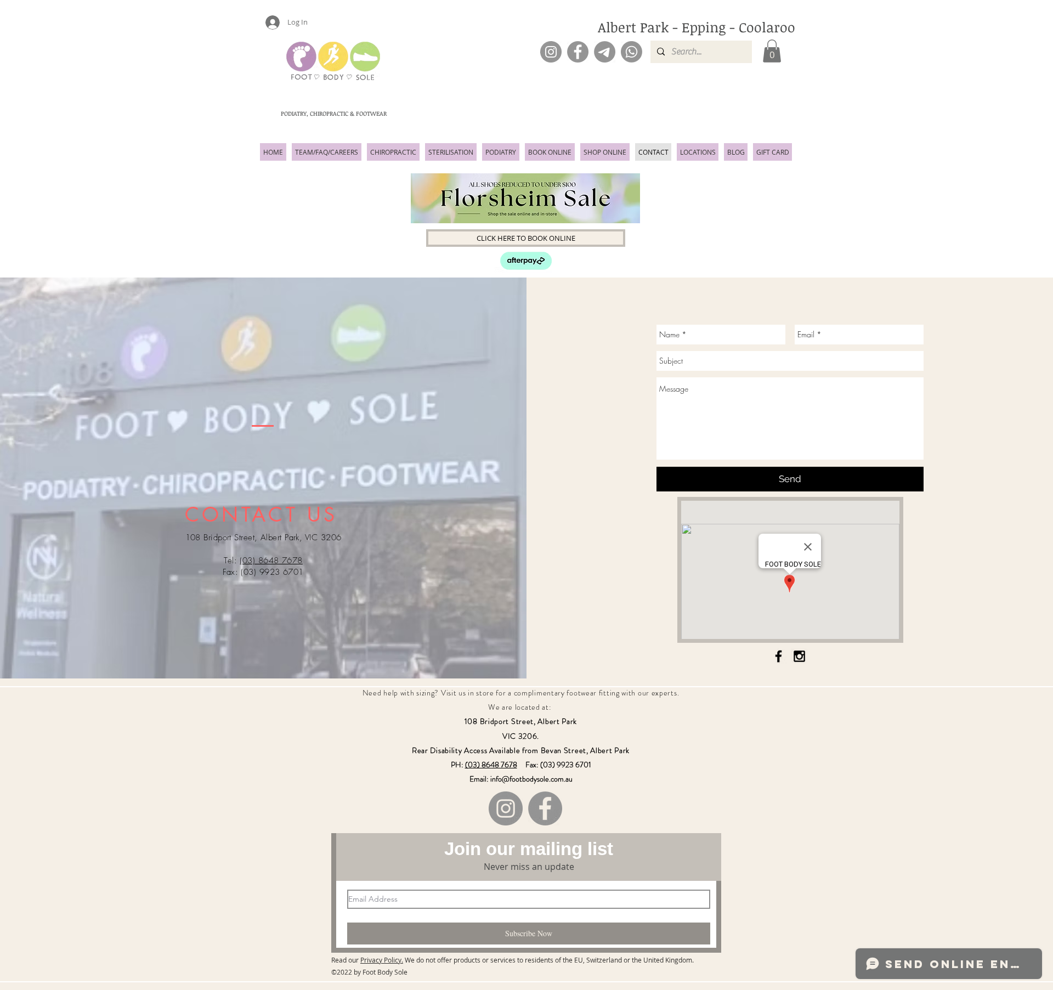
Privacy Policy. (381, 959)
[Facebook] (577, 52)
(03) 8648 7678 (271, 560)
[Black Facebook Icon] (778, 656)
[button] (772, 51)
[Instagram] (551, 52)
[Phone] (631, 52)
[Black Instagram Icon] (799, 656)
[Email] (604, 52)
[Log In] (267, 22)
